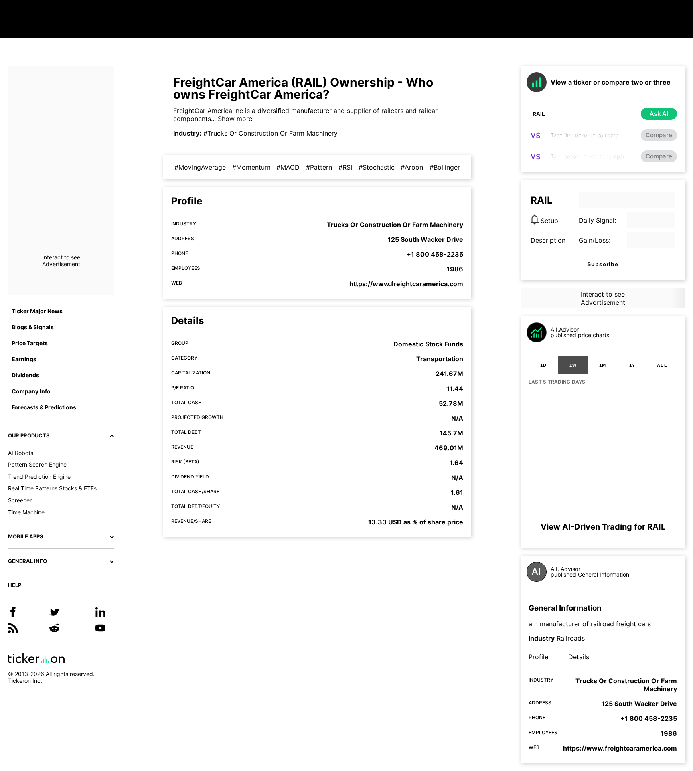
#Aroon (412, 167)
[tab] (543, 365)
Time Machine (26, 512)
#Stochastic (377, 167)
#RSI (345, 167)
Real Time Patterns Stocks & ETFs (52, 488)
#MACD (288, 167)
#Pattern (319, 167)
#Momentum (251, 167)
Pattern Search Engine (37, 464)
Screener (20, 500)
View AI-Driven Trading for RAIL (603, 527)
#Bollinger (445, 167)
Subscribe (602, 264)
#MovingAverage (200, 167)
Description (548, 240)
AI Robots (20, 452)
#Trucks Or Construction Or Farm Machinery (270, 133)
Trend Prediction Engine (39, 476)
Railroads (571, 638)
